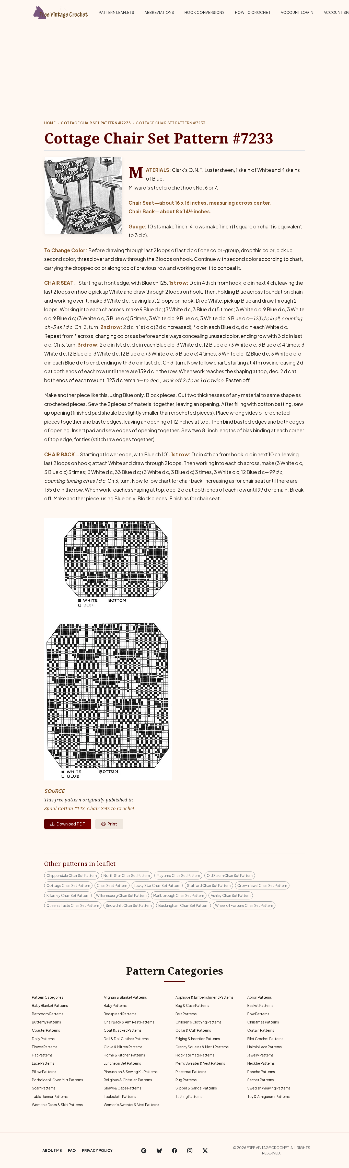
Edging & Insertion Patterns (198, 1039)
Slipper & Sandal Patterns (196, 1088)
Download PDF (70, 824)
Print (112, 824)
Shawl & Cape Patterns (122, 1088)
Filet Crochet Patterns (265, 1039)
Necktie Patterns (261, 1063)
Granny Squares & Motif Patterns (202, 1047)
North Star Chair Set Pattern (126, 875)
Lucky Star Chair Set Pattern (157, 885)
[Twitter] (205, 1150)
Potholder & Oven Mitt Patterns (57, 1080)
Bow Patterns (258, 1014)
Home (50, 123)
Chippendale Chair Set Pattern (71, 875)
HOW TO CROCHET (253, 12)
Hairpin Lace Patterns (264, 1047)
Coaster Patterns (46, 1030)
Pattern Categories (47, 997)
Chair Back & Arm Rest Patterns (129, 1022)
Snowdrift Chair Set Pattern (129, 905)
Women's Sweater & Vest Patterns (131, 1105)
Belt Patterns (186, 1014)
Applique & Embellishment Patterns (205, 997)
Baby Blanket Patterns (50, 1005)
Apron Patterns (259, 997)
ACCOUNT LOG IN (297, 12)
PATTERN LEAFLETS (116, 12)
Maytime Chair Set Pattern (178, 875)
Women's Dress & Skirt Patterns (57, 1105)
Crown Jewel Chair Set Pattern (262, 885)
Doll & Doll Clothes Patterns (126, 1039)
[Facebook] (174, 1150)
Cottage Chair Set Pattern (68, 885)
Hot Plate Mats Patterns (195, 1055)
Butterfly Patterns (46, 1022)
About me (52, 1150)
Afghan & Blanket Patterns (125, 997)
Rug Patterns (186, 1080)
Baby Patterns (115, 1005)
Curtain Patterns (260, 1030)
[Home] (61, 11)
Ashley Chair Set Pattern (231, 895)
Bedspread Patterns (120, 1014)
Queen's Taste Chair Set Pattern (72, 905)
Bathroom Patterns (47, 1014)
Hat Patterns (42, 1055)
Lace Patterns (43, 1063)
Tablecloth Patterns (120, 1096)
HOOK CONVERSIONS (204, 12)
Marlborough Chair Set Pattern (178, 895)
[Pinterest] (143, 1150)
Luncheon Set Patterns (122, 1063)
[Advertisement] (174, 64)
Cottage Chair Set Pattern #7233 (96, 123)
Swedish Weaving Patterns (268, 1088)
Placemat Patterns (191, 1072)
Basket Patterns (260, 1005)
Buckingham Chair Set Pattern (183, 905)
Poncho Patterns (261, 1072)
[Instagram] (189, 1150)
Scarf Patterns (43, 1088)
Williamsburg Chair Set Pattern (121, 895)
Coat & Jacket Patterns (123, 1030)
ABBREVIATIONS (159, 12)
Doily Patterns (43, 1039)
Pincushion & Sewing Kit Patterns (131, 1072)
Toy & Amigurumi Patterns (268, 1096)
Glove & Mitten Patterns (123, 1047)
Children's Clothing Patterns (199, 1022)
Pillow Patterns (44, 1072)
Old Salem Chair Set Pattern (230, 875)
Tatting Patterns (189, 1096)
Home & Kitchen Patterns (124, 1055)
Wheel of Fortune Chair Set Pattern (244, 905)
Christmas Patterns (263, 1022)
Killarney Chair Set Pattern (67, 895)
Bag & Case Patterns (192, 1005)
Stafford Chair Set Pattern (209, 885)
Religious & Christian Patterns (128, 1080)
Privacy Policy (97, 1150)
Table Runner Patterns (50, 1096)
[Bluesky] (159, 1150)
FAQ (72, 1150)
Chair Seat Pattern (112, 885)
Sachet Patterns (260, 1080)
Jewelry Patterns (260, 1055)
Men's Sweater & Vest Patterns (200, 1063)
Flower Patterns (44, 1047)
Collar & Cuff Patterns (193, 1030)
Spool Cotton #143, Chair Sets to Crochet (89, 808)
